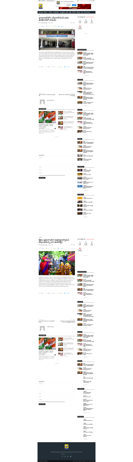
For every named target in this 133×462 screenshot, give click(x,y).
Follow (86, 19)
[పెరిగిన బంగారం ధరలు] (79, 174)
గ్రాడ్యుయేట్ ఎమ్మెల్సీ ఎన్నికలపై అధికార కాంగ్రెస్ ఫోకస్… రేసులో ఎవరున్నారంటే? (46, 126)
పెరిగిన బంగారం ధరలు (87, 174)
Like (80, 19)
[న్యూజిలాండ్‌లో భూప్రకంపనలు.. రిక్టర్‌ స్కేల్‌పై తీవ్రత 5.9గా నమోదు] (79, 186)
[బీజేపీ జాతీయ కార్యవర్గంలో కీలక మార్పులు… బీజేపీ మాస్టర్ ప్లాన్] (60, 123)
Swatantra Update (41, 128)
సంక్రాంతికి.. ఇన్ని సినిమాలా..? (88, 198)
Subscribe (80, 25)
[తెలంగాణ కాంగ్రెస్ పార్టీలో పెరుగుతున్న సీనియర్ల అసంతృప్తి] (60, 113)
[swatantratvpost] (39, 22)
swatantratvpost (50, 100)
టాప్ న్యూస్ (40, 122)
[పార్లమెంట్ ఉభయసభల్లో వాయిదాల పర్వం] (79, 159)
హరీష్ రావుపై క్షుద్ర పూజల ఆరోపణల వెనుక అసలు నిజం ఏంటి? (68, 127)
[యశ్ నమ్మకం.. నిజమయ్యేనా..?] (79, 209)
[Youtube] (93, 0)
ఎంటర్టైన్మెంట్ (84, 197)
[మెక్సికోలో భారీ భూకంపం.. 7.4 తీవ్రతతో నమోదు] (79, 182)
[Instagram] (91, 0)
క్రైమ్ (39, 15)
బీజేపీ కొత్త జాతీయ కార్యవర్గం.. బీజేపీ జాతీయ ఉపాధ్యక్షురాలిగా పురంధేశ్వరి (88, 98)
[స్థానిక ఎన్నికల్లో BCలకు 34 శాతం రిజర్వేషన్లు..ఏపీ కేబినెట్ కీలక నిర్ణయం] (60, 117)
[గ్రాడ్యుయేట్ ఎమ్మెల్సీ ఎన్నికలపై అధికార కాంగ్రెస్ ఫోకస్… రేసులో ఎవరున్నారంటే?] (47, 117)
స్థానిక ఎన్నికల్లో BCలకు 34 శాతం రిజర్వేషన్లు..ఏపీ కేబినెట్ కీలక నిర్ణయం (69, 117)
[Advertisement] (57, 80)
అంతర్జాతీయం (85, 173)
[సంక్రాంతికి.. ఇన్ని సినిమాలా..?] (79, 198)
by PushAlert (58, 6)
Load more (85, 75)
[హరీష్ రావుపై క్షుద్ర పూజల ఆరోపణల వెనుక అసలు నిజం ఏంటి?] (60, 128)
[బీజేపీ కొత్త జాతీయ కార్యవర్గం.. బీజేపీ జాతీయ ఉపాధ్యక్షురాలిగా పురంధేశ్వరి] (79, 97)
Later (68, 5)
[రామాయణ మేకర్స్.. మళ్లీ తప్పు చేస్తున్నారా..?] (79, 205)
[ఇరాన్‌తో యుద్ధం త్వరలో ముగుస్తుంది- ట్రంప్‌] (79, 170)
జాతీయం (84, 66)
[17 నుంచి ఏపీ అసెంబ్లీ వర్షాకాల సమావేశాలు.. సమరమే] (79, 102)
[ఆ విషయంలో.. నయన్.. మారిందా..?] (79, 213)
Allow (74, 5)
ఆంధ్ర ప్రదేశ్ (84, 61)
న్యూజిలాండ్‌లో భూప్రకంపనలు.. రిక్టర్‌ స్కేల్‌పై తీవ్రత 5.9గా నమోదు (88, 187)
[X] (92, 0)
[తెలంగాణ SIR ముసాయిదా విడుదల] (79, 131)
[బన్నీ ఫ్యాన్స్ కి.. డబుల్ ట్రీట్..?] (79, 201)
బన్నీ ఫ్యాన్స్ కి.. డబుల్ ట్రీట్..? (88, 202)
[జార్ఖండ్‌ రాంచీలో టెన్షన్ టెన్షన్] (79, 155)
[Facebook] (90, 0)
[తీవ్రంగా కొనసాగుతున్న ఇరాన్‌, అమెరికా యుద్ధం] (79, 178)
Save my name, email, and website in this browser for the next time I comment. (52, 175)
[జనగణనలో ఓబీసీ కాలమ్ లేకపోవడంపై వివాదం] (79, 88)
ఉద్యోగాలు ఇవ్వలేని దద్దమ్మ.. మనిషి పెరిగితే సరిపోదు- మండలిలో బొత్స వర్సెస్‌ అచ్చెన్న (88, 93)
